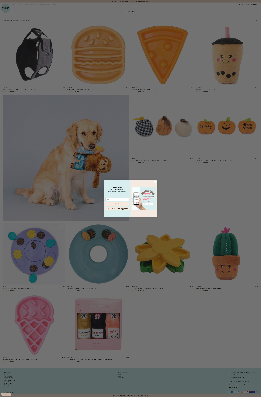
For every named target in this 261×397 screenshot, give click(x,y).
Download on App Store (111, 208)
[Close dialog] (155, 182)
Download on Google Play (123, 209)
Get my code (117, 204)
